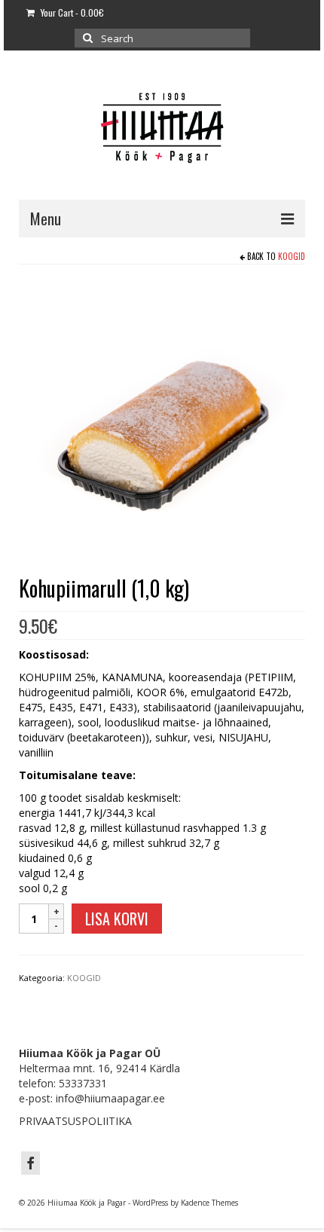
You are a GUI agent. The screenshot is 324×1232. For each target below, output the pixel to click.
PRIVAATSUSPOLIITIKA (75, 1121)
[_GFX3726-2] (162, 421)
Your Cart (71, 12)
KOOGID (291, 256)
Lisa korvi (116, 918)
